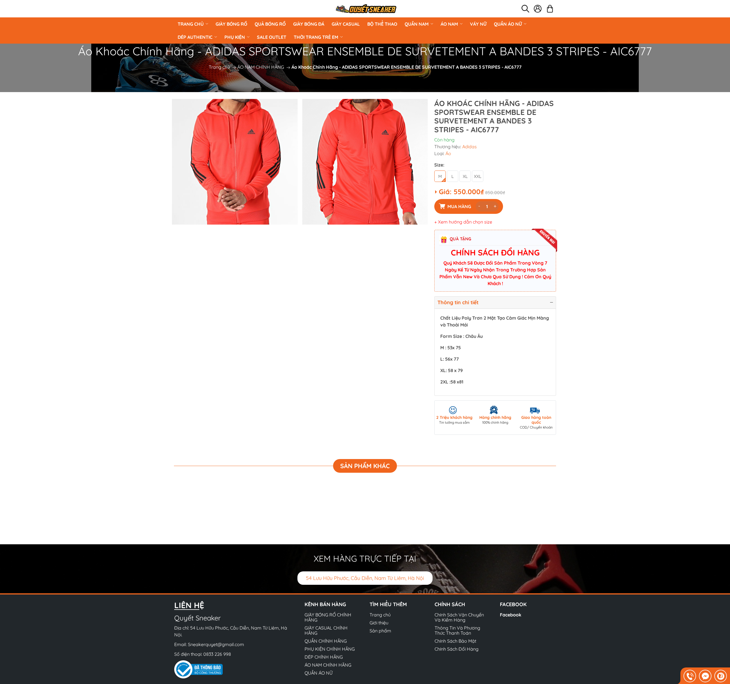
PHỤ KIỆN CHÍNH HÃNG (330, 649)
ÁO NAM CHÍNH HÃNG (260, 67)
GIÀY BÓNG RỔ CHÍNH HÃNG (328, 617)
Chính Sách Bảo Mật (455, 641)
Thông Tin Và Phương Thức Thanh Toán (457, 630)
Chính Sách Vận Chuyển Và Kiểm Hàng (459, 617)
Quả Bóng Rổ (270, 24)
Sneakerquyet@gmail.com (216, 644)
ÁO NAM (449, 24)
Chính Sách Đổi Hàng (456, 649)
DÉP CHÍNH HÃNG (324, 657)
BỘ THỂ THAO (382, 24)
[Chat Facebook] (705, 676)
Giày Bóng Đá (308, 24)
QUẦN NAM (417, 24)
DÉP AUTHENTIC (195, 37)
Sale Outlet (271, 37)
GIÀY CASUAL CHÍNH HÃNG (326, 630)
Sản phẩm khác (365, 466)
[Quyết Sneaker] (365, 8)
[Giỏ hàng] (550, 9)
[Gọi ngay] (690, 676)
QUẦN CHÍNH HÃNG (326, 641)
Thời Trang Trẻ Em (316, 37)
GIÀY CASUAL (346, 24)
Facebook (510, 615)
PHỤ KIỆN (234, 37)
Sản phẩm (380, 631)
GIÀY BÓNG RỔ (231, 24)
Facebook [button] (513, 604)
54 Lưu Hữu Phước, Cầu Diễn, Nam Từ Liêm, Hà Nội (365, 578)
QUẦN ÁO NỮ (508, 24)
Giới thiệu (379, 623)
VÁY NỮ (478, 24)
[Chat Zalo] (720, 676)
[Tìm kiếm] (525, 9)
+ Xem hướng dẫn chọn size (463, 222)
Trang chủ (191, 24)
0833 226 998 (217, 654)
